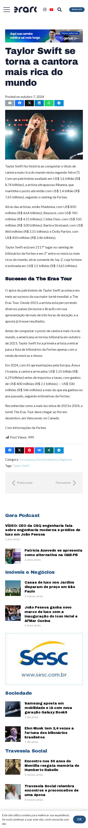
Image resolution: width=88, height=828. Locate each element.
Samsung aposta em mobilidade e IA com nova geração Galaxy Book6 (48, 708)
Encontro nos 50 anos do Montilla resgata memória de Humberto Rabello (52, 765)
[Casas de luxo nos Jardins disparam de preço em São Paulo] (13, 588)
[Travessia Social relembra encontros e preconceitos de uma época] (13, 792)
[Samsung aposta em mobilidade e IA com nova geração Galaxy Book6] (13, 709)
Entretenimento (47, 459)
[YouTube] (51, 9)
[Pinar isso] (29, 450)
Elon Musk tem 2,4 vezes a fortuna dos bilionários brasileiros (49, 732)
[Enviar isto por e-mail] (9, 103)
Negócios (65, 459)
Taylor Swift (21, 466)
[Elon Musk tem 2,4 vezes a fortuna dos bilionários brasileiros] (13, 734)
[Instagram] (44, 9)
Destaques (27, 459)
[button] (7, 9)
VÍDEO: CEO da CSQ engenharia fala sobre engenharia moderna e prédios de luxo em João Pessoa (42, 530)
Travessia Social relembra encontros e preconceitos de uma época (51, 790)
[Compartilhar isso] (19, 103)
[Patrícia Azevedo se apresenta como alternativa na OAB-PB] (13, 556)
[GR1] (25, 10)
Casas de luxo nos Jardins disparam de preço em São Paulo (50, 587)
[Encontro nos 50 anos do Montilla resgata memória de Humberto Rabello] (13, 767)
